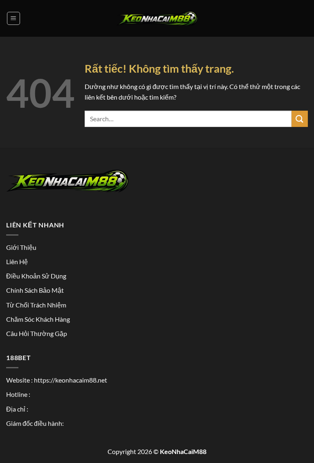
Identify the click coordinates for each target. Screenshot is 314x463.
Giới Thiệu (21, 247)
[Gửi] (300, 119)
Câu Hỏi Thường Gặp (36, 333)
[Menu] (13, 18)
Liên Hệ (17, 261)
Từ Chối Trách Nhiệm (36, 305)
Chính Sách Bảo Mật (35, 290)
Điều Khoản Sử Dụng (36, 276)
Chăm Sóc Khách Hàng (38, 319)
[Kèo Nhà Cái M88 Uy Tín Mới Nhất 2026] (157, 18)
